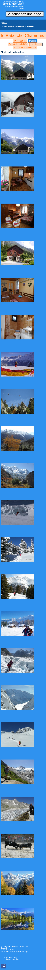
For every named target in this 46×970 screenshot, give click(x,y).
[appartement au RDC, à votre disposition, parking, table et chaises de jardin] (17, 265)
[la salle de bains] (17, 339)
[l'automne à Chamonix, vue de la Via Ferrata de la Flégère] (17, 450)
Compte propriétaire (12, 959)
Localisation (36, 44)
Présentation (19, 41)
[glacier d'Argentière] (17, 821)
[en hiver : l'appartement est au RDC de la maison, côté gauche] (17, 116)
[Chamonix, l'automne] (17, 895)
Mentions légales (11, 957)
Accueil (4, 23)
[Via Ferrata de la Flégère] (17, 413)
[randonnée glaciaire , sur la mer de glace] (17, 672)
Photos (32, 41)
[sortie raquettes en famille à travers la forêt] (17, 561)
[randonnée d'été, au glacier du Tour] (17, 784)
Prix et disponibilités (18, 44)
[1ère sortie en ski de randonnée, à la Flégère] (17, 747)
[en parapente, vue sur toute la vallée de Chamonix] (17, 376)
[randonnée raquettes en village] (17, 635)
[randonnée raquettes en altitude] (17, 598)
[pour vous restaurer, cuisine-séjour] (17, 191)
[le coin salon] (17, 302)
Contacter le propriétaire (25, 47)
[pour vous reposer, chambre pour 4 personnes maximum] (17, 228)
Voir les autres (18, 26)
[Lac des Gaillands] (17, 929)
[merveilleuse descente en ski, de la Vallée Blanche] (17, 524)
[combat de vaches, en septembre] (17, 858)
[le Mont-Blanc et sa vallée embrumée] (17, 709)
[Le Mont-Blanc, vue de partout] (17, 487)
